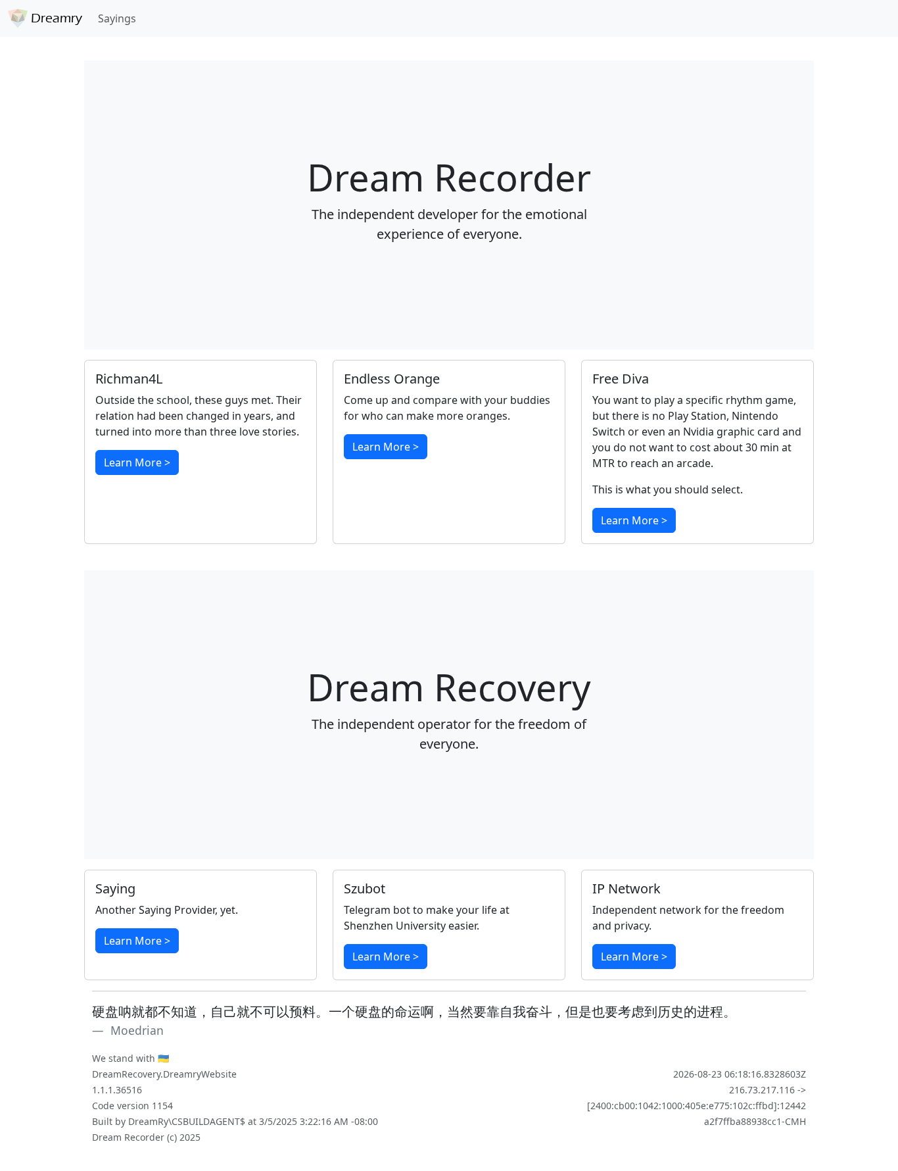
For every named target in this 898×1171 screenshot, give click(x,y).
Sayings (117, 18)
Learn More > (137, 462)
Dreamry (55, 18)
